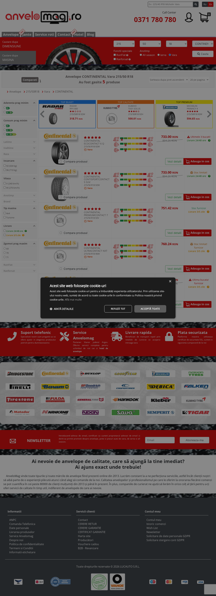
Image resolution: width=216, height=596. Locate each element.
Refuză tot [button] (118, 308)
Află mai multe (73, 299)
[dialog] (108, 297)
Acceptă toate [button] (150, 308)
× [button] (170, 281)
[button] (61, 309)
